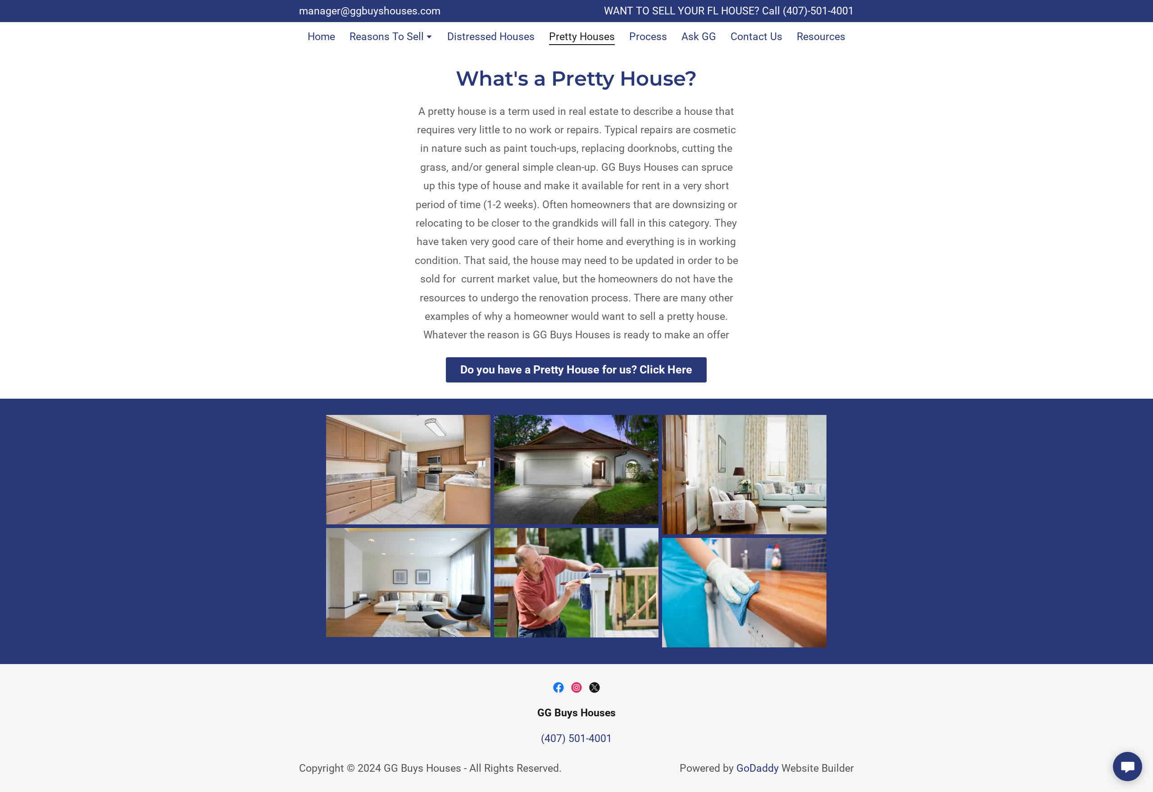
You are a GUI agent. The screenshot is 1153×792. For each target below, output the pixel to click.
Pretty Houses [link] (582, 37)
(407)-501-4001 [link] (818, 11)
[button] (391, 38)
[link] (558, 687)
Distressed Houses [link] (491, 37)
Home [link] (321, 37)
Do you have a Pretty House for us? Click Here (576, 369)
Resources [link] (821, 37)
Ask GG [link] (698, 37)
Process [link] (648, 37)
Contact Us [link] (756, 37)
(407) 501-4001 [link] (576, 739)
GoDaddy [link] (757, 768)
